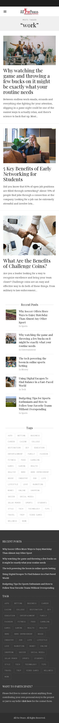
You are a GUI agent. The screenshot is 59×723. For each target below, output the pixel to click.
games (11, 466)
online (22, 490)
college (36, 442)
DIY (27, 448)
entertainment (15, 454)
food (23, 460)
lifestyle (13, 484)
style (11, 509)
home (23, 472)
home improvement (40, 472)
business (35, 436)
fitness (12, 460)
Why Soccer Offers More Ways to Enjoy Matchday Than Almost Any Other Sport (33, 317)
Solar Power (14, 503)
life (43, 478)
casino (23, 442)
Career (11, 442)
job (34, 478)
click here (26, 701)
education (39, 448)
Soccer (11, 497)
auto (10, 436)
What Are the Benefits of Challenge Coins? (26, 263)
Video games (36, 515)
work (24, 521)
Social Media (27, 497)
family (31, 454)
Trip (22, 515)
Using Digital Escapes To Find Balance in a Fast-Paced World (36, 382)
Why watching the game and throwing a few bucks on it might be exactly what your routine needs (26, 81)
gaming (22, 466)
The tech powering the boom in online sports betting (32, 362)
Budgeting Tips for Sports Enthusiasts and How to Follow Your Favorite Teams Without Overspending (35, 403)
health (34, 466)
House (11, 478)
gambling (35, 460)
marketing (38, 484)
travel (11, 515)
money (11, 490)
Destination (14, 448)
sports (29, 503)
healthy (12, 472)
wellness (12, 521)
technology (34, 509)
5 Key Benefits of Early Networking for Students (27, 174)
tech (21, 509)
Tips (47, 509)
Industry (23, 478)
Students (42, 503)
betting (22, 436)
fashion (44, 454)
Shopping (35, 490)
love (25, 484)
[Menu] (5, 11)
